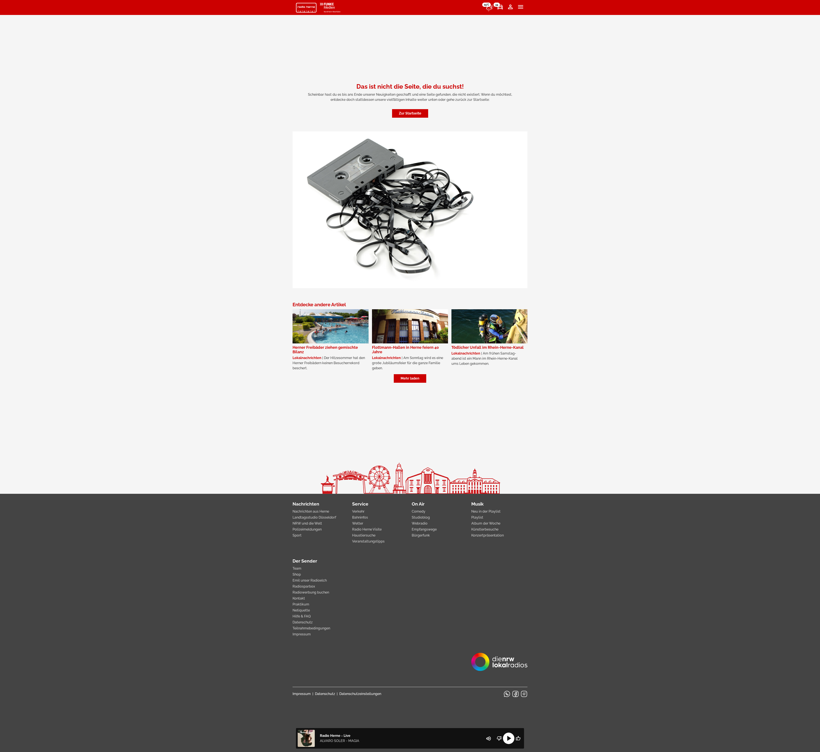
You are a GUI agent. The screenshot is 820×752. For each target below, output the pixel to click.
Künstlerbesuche (484, 529)
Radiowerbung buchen (311, 592)
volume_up (489, 739)
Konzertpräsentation (487, 535)
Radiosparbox (304, 586)
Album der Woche (485, 523)
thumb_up (518, 738)
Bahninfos (360, 517)
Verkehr (358, 511)
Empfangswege (424, 529)
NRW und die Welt (307, 523)
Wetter (357, 523)
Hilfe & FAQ (302, 616)
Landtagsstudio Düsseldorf (314, 517)
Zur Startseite (410, 113)
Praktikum (301, 604)
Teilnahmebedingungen (311, 628)
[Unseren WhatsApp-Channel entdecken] (507, 693)
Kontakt (299, 598)
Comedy (418, 511)
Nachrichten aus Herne (311, 511)
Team (297, 568)
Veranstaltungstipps (368, 541)
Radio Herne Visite (367, 529)
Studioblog (421, 517)
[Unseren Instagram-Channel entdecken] (524, 693)
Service (360, 504)
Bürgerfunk (421, 535)
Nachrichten (306, 504)
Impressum (302, 634)
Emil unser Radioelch (310, 580)
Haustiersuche (363, 535)
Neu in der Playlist (486, 511)
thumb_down (499, 738)
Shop (297, 574)
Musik (477, 504)
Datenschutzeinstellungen (360, 694)
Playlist (477, 517)
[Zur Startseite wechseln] (306, 8)
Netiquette (301, 610)
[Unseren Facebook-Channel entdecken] (515, 693)
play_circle (508, 738)
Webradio (420, 523)
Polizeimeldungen (307, 529)
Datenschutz (303, 622)
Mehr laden (410, 378)
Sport (297, 535)
